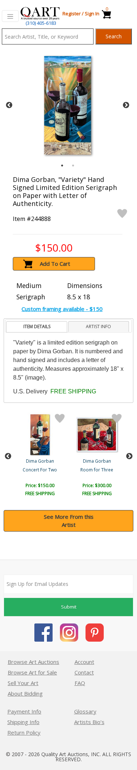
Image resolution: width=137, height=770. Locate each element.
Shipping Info (23, 722)
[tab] (36, 326)
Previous (9, 105)
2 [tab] (73, 165)
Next (126, 105)
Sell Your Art (23, 683)
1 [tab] (62, 165)
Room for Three (96, 470)
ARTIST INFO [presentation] (98, 326)
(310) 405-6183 (41, 23)
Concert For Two (40, 470)
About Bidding (25, 693)
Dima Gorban (40, 461)
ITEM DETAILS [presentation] (36, 326)
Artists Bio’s (89, 722)
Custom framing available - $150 (62, 308)
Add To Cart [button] (55, 263)
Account (84, 661)
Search (114, 36)
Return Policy (24, 732)
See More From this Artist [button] (69, 521)
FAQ (80, 683)
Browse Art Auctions (33, 661)
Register (71, 13)
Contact (84, 672)
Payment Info (24, 711)
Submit (68, 606)
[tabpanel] (67, 105)
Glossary (85, 711)
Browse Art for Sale (32, 672)
